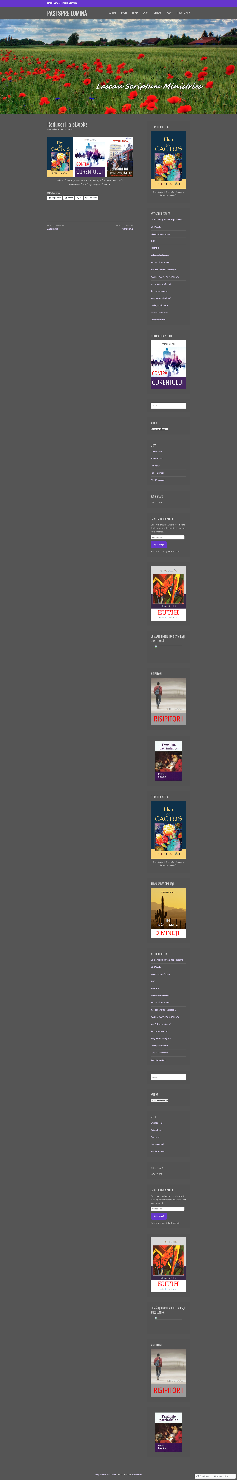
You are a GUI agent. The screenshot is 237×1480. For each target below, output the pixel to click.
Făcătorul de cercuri (159, 313)
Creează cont (156, 451)
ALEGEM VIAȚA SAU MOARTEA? (165, 277)
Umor (145, 13)
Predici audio (183, 13)
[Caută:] (168, 405)
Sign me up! (159, 544)
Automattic (137, 1475)
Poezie (124, 13)
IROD (153, 241)
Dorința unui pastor (159, 305)
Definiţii (112, 13)
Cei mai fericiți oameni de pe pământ (167, 219)
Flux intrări (155, 466)
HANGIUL (155, 248)
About (170, 13)
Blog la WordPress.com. (105, 1475)
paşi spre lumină (67, 13)
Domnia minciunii (158, 320)
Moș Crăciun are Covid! (161, 284)
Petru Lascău (68, 129)
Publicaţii (157, 13)
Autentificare (157, 459)
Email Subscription (162, 519)
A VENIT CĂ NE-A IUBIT (161, 263)
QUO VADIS (156, 227)
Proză (135, 13)
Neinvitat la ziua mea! (160, 255)
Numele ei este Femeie (160, 234)
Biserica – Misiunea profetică (163, 270)
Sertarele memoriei (159, 291)
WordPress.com (158, 480)
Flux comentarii (157, 473)
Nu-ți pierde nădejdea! (161, 298)
